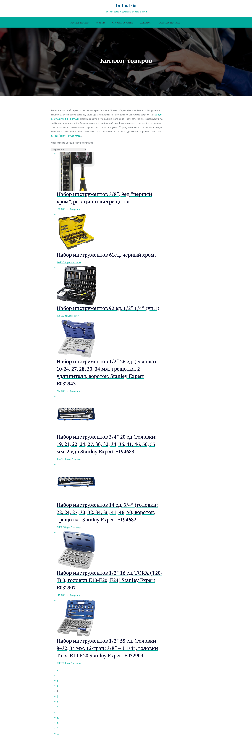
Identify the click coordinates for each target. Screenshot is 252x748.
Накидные (175, 158)
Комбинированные (179, 153)
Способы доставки (122, 23)
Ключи (171, 142)
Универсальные (178, 186)
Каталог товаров (79, 23)
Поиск (172, 116)
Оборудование (175, 198)
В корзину (75, 209)
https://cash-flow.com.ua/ (66, 135)
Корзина (100, 23)
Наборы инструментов (179, 192)
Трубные (174, 181)
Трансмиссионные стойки (181, 203)
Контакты (145, 23)
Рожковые (175, 169)
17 (58, 728)
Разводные (176, 164)
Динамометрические (180, 147)
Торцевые (175, 175)
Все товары (174, 137)
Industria (126, 6)
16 (58, 723)
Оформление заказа (169, 23)
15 (58, 717)
